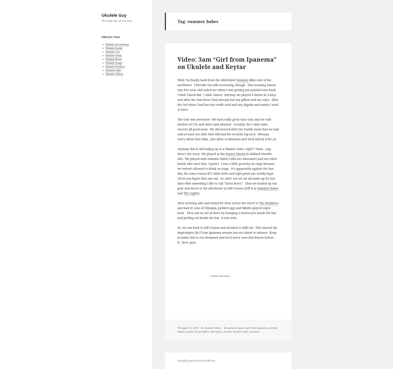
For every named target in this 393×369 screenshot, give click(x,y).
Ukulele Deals (113, 55)
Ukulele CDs (112, 52)
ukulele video (240, 331)
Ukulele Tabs (113, 70)
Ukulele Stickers (115, 66)
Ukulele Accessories (117, 44)
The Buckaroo (268, 203)
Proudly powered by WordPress (196, 360)
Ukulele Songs (113, 63)
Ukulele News (113, 59)
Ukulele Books (113, 48)
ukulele (227, 331)
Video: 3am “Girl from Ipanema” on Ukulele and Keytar (226, 63)
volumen (254, 331)
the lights (216, 331)
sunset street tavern (197, 331)
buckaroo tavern (235, 328)
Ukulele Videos (114, 74)
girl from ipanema (256, 328)
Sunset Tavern (236, 154)
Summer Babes (267, 188)
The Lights (191, 193)
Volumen (242, 80)
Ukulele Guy (113, 15)
